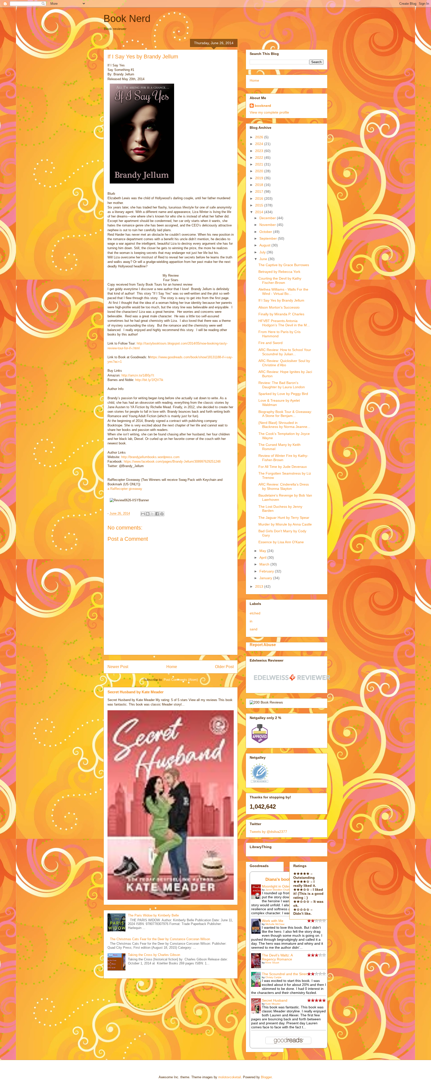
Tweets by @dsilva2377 (268, 832)
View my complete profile (269, 112)
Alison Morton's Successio (279, 307)
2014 (259, 212)
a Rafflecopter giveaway (125, 489)
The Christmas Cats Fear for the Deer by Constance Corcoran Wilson (160, 939)
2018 (259, 185)
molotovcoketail (229, 1077)
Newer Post (118, 667)
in (251, 621)
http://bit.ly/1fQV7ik (148, 380)
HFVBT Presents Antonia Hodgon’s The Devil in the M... (284, 323)
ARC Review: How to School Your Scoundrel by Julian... (284, 352)
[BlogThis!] (147, 513)
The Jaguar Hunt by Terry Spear (283, 518)
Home (171, 667)
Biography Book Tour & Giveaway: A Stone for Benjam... (285, 414)
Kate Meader (272, 1003)
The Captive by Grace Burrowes (283, 265)
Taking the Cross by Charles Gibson (154, 955)
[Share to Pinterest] (161, 513)
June (263, 259)
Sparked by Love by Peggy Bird (283, 394)
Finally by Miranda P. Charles (281, 314)
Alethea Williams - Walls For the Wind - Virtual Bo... (283, 291)
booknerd (263, 106)
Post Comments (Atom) (181, 680)
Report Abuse (263, 644)
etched (255, 613)
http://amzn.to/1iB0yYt (137, 375)
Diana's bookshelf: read (288, 879)
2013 (259, 586)
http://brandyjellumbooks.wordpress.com (150, 457)
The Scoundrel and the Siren (284, 974)
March (264, 564)
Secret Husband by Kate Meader (136, 692)
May (263, 551)
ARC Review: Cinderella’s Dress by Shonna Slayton (283, 486)
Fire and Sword (270, 343)
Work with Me (272, 921)
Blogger (266, 1077)
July (263, 252)
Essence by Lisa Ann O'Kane (281, 542)
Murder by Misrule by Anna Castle (285, 524)
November (268, 225)
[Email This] (142, 513)
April (263, 557)
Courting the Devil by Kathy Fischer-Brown (279, 280)
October (266, 232)
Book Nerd (127, 18)
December (268, 218)
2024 (259, 144)
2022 (259, 158)
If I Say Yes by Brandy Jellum (281, 300)
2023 (259, 151)
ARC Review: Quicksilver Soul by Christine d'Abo (284, 363)
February (267, 571)
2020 (259, 171)
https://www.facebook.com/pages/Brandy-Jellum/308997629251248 (172, 461)
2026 (259, 137)
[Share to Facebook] (157, 513)
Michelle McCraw (274, 924)
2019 (259, 178)
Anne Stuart (272, 962)
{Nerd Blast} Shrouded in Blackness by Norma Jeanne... (284, 425)
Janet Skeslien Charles (278, 889)
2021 (259, 164)
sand (253, 629)
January (266, 578)
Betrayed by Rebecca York (279, 272)
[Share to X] (152, 513)
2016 (259, 198)
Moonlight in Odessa (278, 886)
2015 (259, 205)
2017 (259, 191)
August (265, 245)
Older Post (224, 667)
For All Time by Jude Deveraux (282, 467)
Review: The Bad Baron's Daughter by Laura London (281, 385)
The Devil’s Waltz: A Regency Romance (277, 957)
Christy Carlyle (273, 977)
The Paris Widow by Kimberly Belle (153, 915)
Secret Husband (274, 1000)
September (268, 238)
